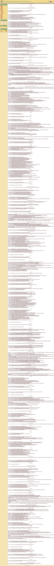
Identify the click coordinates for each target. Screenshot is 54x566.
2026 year (2, 5)
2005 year (2, 18)
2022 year (2, 7)
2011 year (2, 15)
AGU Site (33, 3)
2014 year (2, 13)
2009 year (2, 16)
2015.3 (31, 285)
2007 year (2, 17)
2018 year (2, 9)
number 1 (2, 11)
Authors (26, 3)
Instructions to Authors (30, 3)
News (23, 3)
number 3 (2, 12)
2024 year (2, 6)
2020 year (2, 8)
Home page (21, 3)
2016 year (2, 10)
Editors (24, 3)
